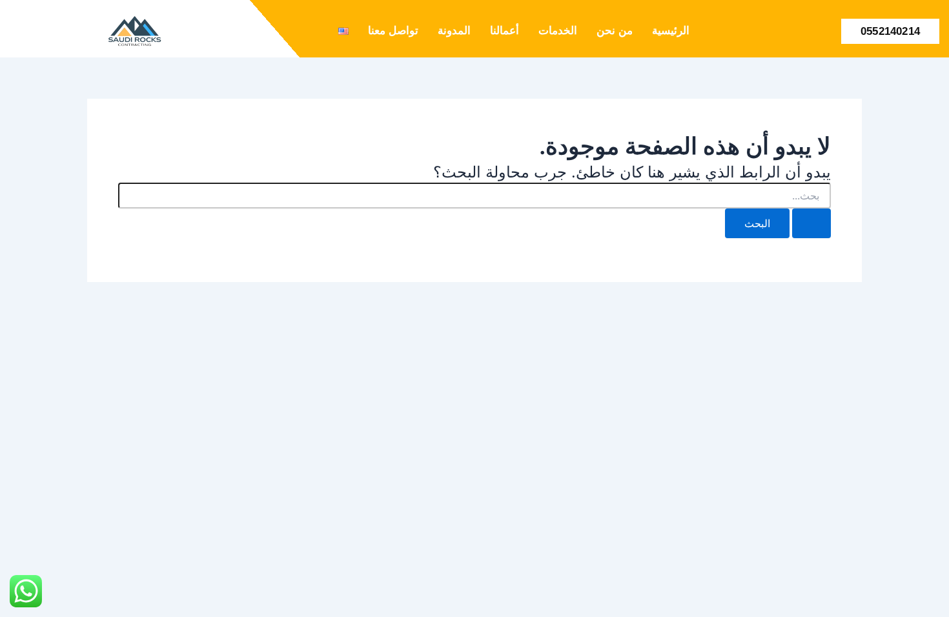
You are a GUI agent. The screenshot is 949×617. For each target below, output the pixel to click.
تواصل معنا (393, 31)
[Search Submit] (811, 223)
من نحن (615, 31)
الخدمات (557, 31)
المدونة (454, 31)
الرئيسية (670, 31)
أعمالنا (504, 31)
